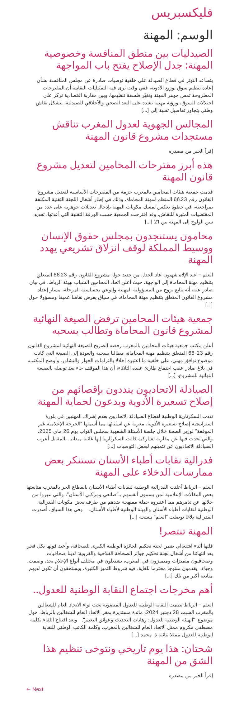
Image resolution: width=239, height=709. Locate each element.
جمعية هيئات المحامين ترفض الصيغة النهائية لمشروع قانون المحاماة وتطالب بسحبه (123, 324)
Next (35, 689)
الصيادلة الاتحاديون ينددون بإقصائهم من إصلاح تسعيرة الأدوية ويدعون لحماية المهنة (125, 395)
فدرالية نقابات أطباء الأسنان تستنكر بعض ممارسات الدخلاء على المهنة (129, 466)
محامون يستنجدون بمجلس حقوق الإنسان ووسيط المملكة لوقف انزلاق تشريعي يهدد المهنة (126, 248)
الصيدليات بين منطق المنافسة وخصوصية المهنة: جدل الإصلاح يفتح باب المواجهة (128, 59)
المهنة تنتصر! (186, 531)
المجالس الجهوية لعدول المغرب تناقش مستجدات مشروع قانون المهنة (132, 130)
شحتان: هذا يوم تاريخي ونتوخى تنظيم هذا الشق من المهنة (128, 654)
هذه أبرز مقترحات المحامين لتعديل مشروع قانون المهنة (125, 171)
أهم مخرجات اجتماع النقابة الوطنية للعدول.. (123, 589)
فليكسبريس (182, 12)
